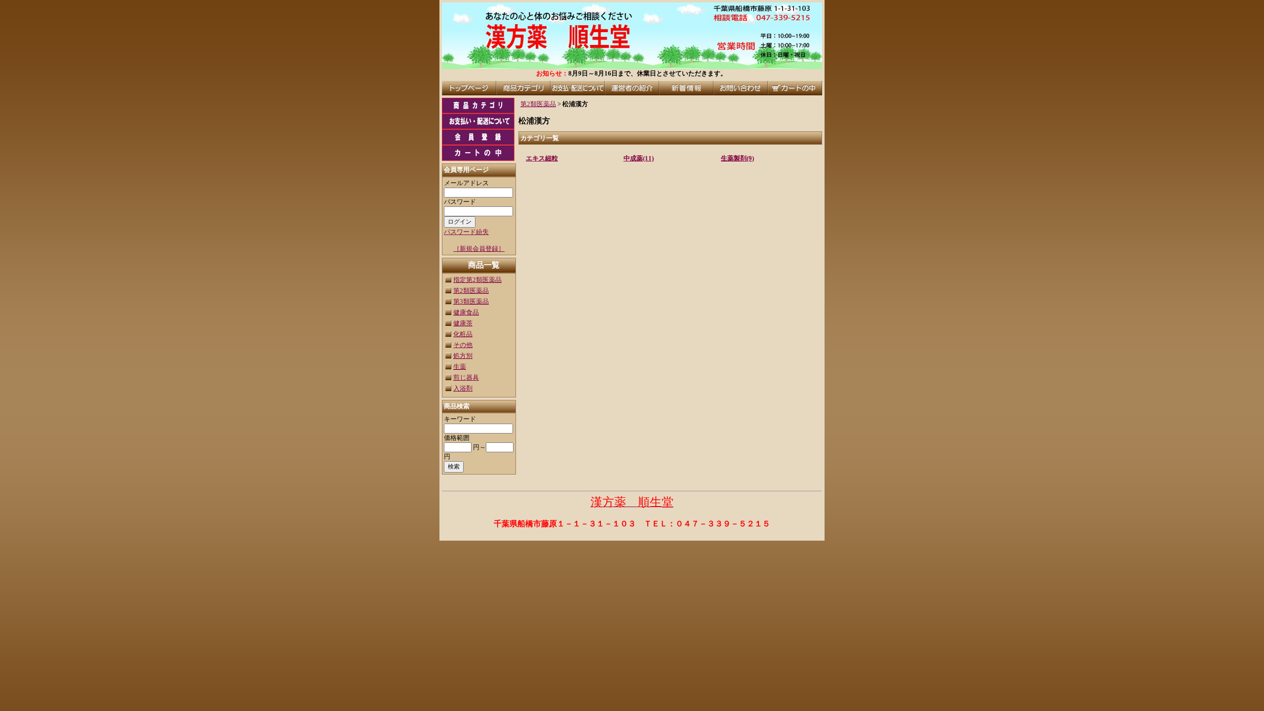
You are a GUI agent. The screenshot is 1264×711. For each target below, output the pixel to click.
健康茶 (463, 323)
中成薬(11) (639, 158)
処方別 (463, 355)
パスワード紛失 (466, 232)
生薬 (459, 366)
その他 (463, 345)
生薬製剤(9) (737, 158)
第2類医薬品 (471, 290)
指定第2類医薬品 (477, 279)
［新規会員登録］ (479, 248)
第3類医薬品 (471, 301)
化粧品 (463, 334)
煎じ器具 (466, 377)
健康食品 (466, 312)
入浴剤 (463, 388)
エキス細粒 (542, 158)
